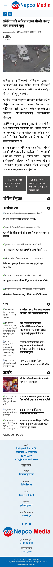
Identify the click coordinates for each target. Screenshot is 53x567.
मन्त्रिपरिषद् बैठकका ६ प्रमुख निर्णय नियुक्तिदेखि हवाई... (26, 294)
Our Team (27, 559)
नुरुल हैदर (26, 516)
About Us (17, 559)
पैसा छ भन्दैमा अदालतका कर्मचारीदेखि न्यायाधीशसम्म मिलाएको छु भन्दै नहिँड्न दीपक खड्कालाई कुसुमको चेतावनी (33, 328)
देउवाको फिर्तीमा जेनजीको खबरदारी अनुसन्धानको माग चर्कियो (26, 234)
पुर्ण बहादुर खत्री (26, 505)
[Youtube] (30, 523)
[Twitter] (26, 523)
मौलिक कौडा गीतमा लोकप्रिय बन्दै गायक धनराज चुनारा (34, 380)
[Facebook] (22, 523)
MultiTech (31, 564)
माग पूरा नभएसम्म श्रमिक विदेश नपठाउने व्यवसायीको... (26, 281)
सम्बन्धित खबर (11, 208)
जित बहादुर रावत (26, 474)
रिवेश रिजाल (26, 485)
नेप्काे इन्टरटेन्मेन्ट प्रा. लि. (26, 449)
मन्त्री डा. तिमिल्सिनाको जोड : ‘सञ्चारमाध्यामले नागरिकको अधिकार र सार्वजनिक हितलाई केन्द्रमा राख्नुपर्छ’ (32, 347)
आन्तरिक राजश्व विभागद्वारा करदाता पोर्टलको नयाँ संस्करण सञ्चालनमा (35, 311)
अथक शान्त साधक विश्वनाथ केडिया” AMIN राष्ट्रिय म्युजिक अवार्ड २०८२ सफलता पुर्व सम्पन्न (35, 424)
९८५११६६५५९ (26, 456)
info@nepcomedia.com (26, 459)
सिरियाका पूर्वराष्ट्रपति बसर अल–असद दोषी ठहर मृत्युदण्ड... (23, 265)
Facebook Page (13, 434)
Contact (36, 559)
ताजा (5, 304)
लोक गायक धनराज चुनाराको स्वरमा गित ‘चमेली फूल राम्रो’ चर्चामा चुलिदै (35, 398)
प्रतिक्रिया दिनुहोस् (12, 198)
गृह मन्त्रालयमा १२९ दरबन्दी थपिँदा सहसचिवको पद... (25, 250)
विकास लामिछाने (26, 495)
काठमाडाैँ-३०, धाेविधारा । (26, 452)
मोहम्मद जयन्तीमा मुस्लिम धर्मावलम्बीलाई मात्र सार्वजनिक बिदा (35, 362)
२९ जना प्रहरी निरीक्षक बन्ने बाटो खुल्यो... (19, 219)
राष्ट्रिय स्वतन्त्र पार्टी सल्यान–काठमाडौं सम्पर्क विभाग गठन (32, 411)
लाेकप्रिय (7, 372)
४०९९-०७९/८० (26, 543)
